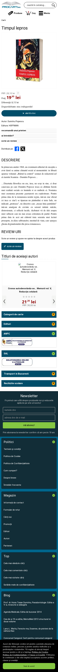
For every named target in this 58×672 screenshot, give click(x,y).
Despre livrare (10, 478)
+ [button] (53, 314)
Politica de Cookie (40, 651)
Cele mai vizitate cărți (14, 577)
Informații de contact (14, 502)
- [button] (53, 333)
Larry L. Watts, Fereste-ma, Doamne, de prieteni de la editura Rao (28, 629)
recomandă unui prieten (13, 130)
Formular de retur (12, 510)
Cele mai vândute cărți (14, 563)
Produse (18, 13)
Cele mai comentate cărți (15, 570)
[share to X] (23, 149)
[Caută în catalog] (53, 5)
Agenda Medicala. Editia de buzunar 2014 (22, 612)
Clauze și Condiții (37, 654)
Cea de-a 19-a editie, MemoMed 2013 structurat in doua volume (27, 620)
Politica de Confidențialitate (15, 654)
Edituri (6, 531)
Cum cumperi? (10, 470)
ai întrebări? (7, 135)
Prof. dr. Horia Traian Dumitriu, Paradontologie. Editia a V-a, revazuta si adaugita (29, 603)
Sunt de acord (29, 666)
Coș (32, 12)
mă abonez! (29, 425)
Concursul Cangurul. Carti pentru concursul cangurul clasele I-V (28, 639)
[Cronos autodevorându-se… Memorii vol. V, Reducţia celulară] (29, 273)
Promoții (8, 524)
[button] (44, 13)
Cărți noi (8, 517)
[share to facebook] (17, 149)
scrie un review (9, 141)
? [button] (17, 93)
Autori (6, 538)
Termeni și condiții (12, 449)
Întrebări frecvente (12, 485)
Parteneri (8, 545)
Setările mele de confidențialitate (19, 585)
